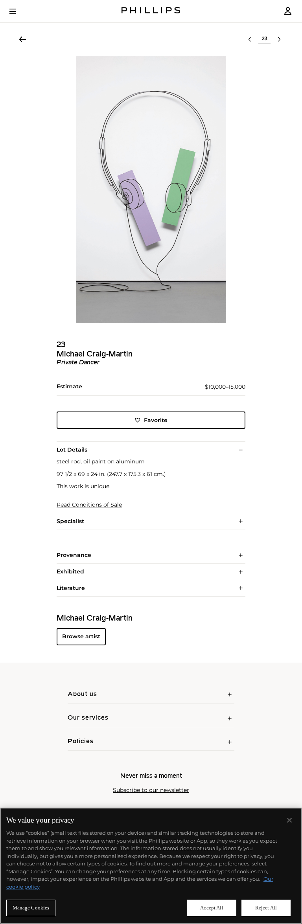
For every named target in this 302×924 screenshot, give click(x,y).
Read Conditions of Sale (89, 504)
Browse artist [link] (81, 636)
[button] (151, 189)
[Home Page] (151, 11)
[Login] (288, 11)
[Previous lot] (249, 39)
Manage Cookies (31, 908)
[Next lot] (279, 39)
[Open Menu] (18, 11)
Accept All (211, 908)
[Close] (289, 820)
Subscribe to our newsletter (151, 790)
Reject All (266, 908)
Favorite (156, 420)
